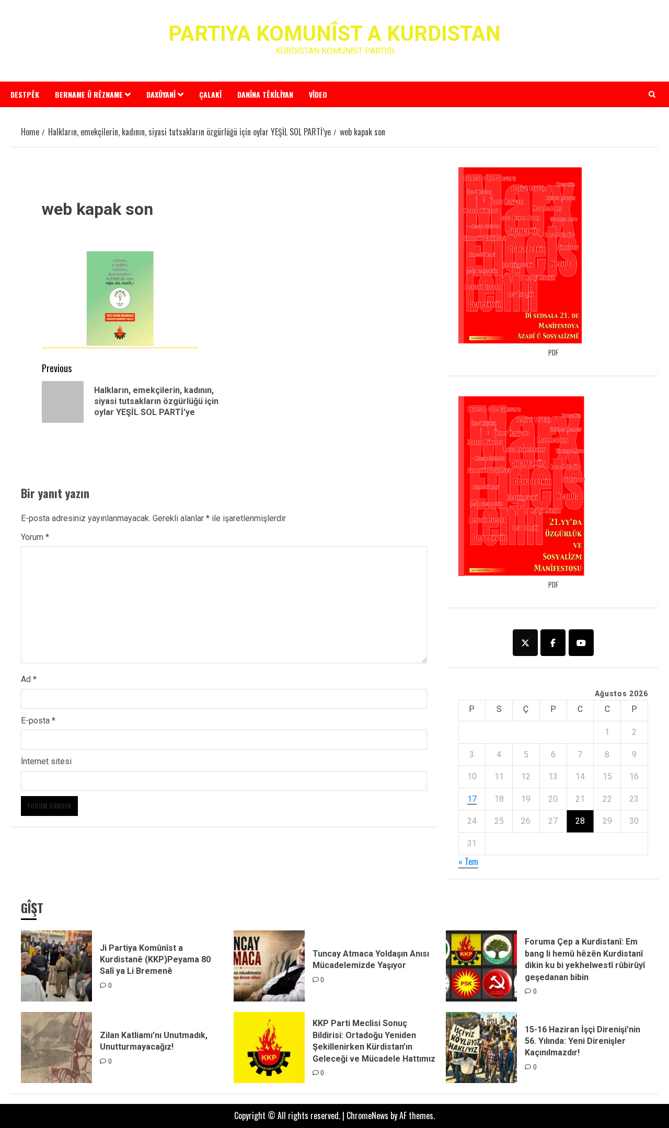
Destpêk (24, 94)
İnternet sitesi (46, 761)
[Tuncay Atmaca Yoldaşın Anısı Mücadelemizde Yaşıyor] (269, 966)
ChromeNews (367, 1115)
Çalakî (210, 94)
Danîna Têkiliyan (265, 94)
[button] (652, 94)
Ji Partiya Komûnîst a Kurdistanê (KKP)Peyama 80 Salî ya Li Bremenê (155, 959)
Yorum (35, 537)
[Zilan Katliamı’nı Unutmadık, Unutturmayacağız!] (56, 1047)
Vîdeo (318, 94)
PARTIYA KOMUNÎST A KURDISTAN (334, 33)
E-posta (38, 721)
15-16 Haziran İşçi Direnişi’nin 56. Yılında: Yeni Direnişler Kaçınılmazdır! (582, 1041)
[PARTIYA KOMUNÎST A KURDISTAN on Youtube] (581, 642)
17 (472, 799)
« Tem (468, 861)
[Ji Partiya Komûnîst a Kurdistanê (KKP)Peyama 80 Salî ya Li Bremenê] (56, 966)
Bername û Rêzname (89, 94)
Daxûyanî (161, 94)
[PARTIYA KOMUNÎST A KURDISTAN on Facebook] (553, 642)
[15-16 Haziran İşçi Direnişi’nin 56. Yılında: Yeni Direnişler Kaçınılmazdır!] (481, 1047)
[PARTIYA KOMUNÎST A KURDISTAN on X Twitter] (525, 642)
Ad (29, 679)
